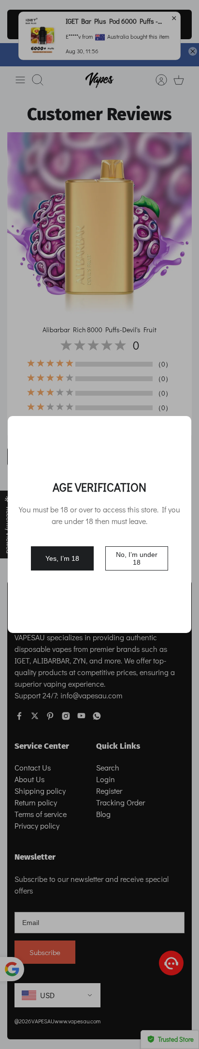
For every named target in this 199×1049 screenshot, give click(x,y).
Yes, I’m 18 (62, 558)
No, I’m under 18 (136, 558)
